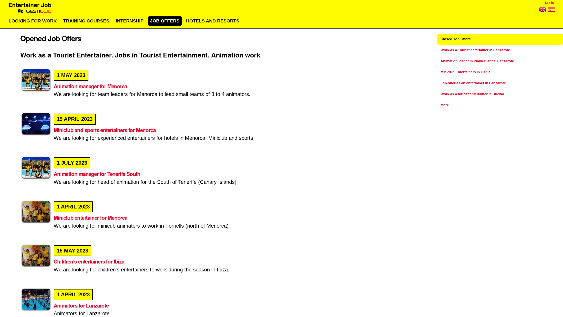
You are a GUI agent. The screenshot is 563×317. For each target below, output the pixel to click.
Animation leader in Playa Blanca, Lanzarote (477, 61)
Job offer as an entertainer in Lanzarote (473, 83)
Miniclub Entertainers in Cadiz (465, 72)
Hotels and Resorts (212, 20)
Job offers (164, 20)
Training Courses (86, 20)
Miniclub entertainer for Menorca (93, 217)
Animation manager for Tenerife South (99, 173)
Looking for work (33, 20)
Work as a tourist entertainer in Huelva (472, 94)
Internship (130, 20)
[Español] (551, 10)
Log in (549, 2)
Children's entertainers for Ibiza (91, 261)
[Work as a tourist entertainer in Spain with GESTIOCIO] (30, 8)
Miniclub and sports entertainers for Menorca (107, 130)
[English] (542, 10)
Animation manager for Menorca (93, 86)
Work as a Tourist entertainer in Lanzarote (475, 50)
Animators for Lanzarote (83, 305)
